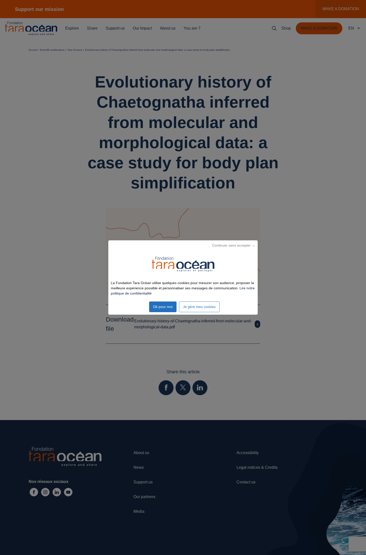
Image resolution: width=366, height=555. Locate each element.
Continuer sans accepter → (233, 245)
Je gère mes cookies (199, 307)
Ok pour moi (163, 307)
